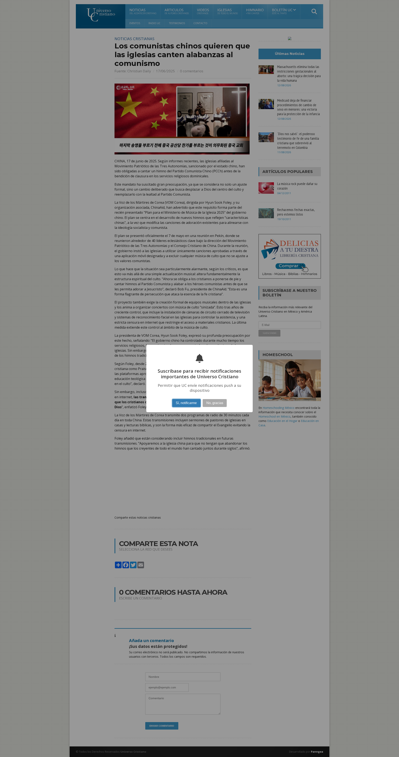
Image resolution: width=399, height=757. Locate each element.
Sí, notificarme (186, 403)
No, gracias (214, 403)
